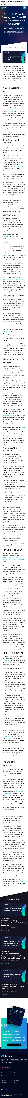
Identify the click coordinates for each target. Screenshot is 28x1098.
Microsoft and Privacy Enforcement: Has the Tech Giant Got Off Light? (13, 923)
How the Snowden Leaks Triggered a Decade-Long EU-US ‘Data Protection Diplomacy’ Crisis (13, 956)
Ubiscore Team (5, 927)
